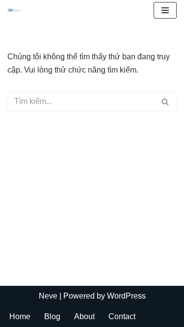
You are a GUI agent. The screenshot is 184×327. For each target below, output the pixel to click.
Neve (48, 296)
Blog (52, 316)
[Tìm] (166, 101)
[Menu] (165, 10)
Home (19, 316)
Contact (121, 316)
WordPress (126, 296)
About (84, 316)
